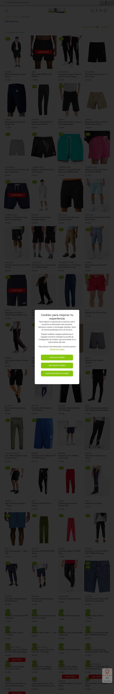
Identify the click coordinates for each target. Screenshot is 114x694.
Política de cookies (57, 349)
